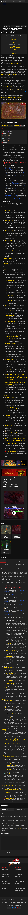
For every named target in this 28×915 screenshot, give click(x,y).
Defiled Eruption (10, 315)
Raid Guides (4, 881)
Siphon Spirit (9, 359)
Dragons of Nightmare (14, 47)
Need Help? (4, 899)
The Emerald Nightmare (6, 103)
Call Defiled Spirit (9, 305)
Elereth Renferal (14, 41)
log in (12, 852)
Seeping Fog (9, 415)
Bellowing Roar (8, 425)
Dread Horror (9, 290)
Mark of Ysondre (9, 210)
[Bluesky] (13, 908)
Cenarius (14, 49)
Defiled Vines (11, 310)
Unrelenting (11, 300)
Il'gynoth (14, 42)
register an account (18, 852)
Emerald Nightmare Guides (14, 36)
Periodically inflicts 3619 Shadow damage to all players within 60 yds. (15, 440)
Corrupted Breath (7, 258)
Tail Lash (5, 263)
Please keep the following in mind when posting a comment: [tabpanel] (14, 835)
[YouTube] (18, 908)
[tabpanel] (14, 686)
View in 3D (23, 26)
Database (5, 21)
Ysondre (5, 269)
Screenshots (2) (14, 490)
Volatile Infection (10, 321)
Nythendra (14, 39)
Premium (23, 902)
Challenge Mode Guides (20, 888)
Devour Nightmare (11, 451)
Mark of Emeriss (9, 220)
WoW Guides (5, 867)
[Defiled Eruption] (19, 604)
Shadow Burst (8, 384)
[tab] (3, 561)
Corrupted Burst (10, 353)
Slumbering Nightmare (10, 250)
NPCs (9, 21)
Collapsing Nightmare (11, 443)
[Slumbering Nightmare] (11, 169)
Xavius (14, 53)
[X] (10, 908)
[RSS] (20, 908)
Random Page (16, 902)
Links (18, 26)
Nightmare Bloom (10, 280)
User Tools (11, 899)
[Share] (26, 1)
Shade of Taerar (10, 407)
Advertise (23, 899)
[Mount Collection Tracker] (14, 463)
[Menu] (1, 1)
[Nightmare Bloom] (18, 175)
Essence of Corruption (12, 330)
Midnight (4, 888)
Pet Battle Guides (19, 883)
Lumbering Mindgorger (12, 432)
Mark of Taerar (9, 240)
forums (19, 828)
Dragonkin (14, 21)
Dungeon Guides (19, 874)
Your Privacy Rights (7, 902)
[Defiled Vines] (15, 183)
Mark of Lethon (9, 230)
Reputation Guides (19, 881)
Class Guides (5, 869)
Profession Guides (6, 879)
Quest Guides (18, 879)
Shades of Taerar (10, 397)
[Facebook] (15, 908)
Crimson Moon (8, 438)
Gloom (6, 374)
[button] (10, 110)
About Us (17, 899)
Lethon (5, 358)
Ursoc (14, 46)
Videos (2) (14, 506)
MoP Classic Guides (20, 867)
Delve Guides (5, 872)
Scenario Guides (18, 886)
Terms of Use (18, 905)
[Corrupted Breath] (15, 198)
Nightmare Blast (9, 272)
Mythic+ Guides (5, 876)
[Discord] (8, 908)
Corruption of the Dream (11, 343)
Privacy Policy (10, 905)
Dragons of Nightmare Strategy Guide (11, 97)
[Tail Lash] (13, 594)
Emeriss (5, 320)
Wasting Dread (11, 295)
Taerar (5, 395)
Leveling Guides (5, 874)
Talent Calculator (6, 883)
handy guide (24, 823)
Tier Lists (4, 886)
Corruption (12, 338)
